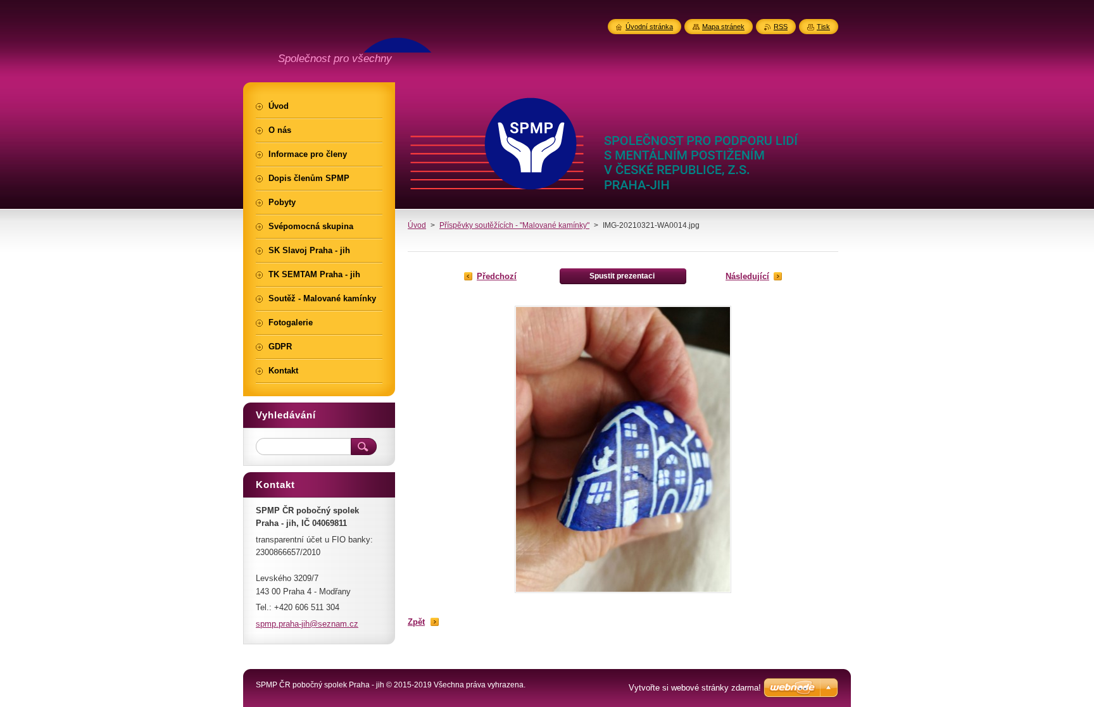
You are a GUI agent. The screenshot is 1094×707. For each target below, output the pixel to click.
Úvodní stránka (649, 26)
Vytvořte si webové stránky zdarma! (695, 687)
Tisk (823, 26)
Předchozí (497, 276)
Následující (747, 276)
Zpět (416, 622)
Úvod (417, 225)
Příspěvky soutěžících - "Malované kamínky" (514, 225)
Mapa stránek (723, 26)
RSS (781, 26)
